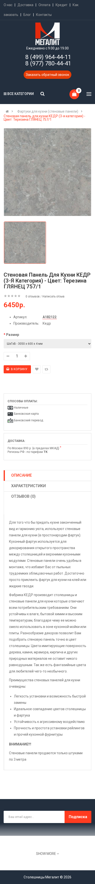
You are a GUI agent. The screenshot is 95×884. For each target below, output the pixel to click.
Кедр (47, 323)
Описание (21, 475)
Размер (12, 335)
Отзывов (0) (23, 496)
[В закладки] (37, 369)
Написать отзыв (53, 296)
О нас (8, 5)
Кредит (61, 5)
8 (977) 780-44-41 (48, 63)
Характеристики (28, 485)
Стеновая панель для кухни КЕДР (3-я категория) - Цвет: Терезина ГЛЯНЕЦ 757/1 (44, 117)
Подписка (78, 816)
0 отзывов (33, 296)
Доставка (25, 5)
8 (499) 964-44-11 (48, 57)
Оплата (44, 5)
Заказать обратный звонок (47, 75)
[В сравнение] (46, 369)
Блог (27, 15)
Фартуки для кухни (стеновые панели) (47, 111)
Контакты (44, 15)
